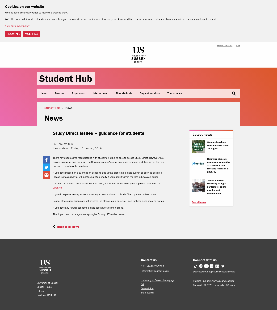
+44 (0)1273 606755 (152, 265)
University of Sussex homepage (157, 280)
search (233, 93)
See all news (199, 202)
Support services (150, 93)
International (100, 93)
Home (44, 93)
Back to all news (68, 226)
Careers (59, 93)
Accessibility (147, 288)
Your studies (174, 93)
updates (57, 187)
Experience (78, 93)
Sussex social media (224, 271)
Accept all (31, 33)
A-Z (142, 284)
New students (124, 93)
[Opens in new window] (46, 160)
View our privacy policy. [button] (17, 25)
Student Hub (65, 78)
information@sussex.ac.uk (155, 270)
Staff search (147, 292)
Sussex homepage (224, 46)
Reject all (13, 33)
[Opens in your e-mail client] (46, 175)
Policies (197, 280)
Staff (238, 46)
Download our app (203, 271)
